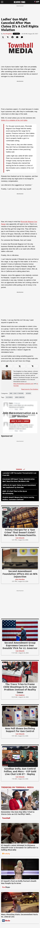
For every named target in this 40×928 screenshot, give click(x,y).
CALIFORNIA (9, 397)
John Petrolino (20, 579)
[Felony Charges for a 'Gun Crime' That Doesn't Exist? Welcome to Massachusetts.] (20, 517)
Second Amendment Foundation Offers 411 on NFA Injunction (20, 574)
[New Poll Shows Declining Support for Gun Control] (20, 716)
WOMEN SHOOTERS (19, 397)
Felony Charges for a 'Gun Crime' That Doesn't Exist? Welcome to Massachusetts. (20, 532)
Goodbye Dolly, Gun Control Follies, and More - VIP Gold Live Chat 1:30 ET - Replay (20, 771)
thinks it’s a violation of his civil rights (14, 120)
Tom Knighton (7, 33)
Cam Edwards (20, 538)
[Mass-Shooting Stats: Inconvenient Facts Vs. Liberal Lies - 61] (20, 902)
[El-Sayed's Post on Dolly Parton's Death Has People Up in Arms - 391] (20, 869)
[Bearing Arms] (19, 1)
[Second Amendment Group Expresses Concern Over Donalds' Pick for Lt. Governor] (20, 630)
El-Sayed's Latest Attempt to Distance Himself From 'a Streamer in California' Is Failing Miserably (19, 847)
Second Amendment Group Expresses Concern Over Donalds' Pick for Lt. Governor (20, 645)
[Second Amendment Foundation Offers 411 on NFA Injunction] (20, 559)
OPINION (28, 393)
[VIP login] (36, 2)
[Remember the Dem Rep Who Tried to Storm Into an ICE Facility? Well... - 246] (20, 800)
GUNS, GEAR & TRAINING (16, 393)
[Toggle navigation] (2, 2)
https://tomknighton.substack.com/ (23, 383)
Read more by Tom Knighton (29, 389)
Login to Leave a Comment (20, 421)
